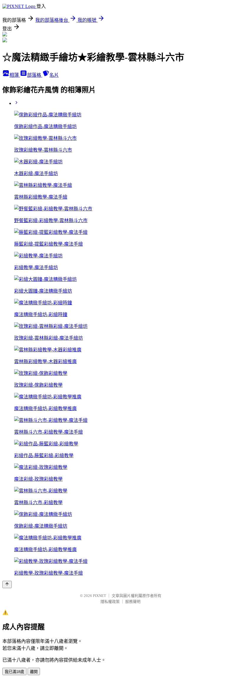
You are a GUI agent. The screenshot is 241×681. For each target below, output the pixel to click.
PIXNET (99, 595)
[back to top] (7, 584)
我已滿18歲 (14, 672)
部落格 (34, 75)
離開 (34, 672)
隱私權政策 (110, 601)
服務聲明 (132, 601)
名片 (54, 75)
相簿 (14, 75)
